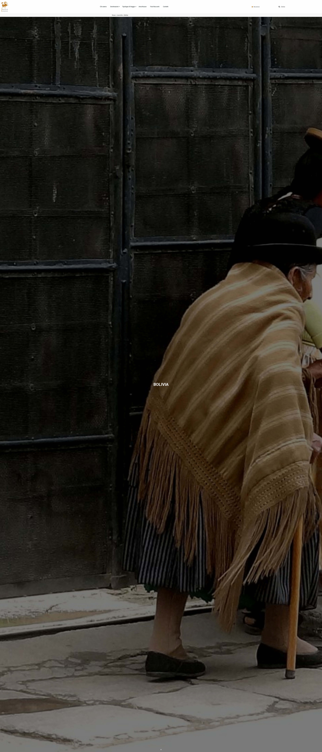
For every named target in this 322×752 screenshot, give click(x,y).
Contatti (165, 6)
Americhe (120, 15)
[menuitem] (103, 6)
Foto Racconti (154, 6)
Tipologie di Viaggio (128, 6)
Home (114, 15)
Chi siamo (103, 6)
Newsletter (256, 7)
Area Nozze (142, 6)
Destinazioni (114, 6)
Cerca (282, 6)
